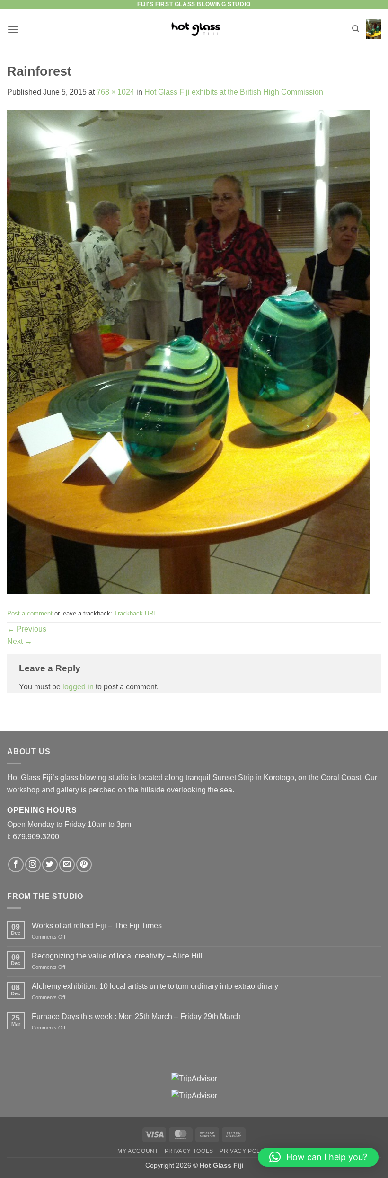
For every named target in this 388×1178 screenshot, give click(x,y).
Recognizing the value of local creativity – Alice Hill (117, 956)
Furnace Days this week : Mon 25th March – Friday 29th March (136, 1016)
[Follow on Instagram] (33, 864)
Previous (26, 629)
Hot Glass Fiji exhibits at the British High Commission (233, 92)
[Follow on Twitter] (50, 864)
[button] (12, 29)
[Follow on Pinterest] (84, 864)
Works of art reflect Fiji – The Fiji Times (97, 926)
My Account (137, 1151)
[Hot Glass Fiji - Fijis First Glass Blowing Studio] (194, 29)
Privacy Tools (189, 1151)
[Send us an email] (67, 864)
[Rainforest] (188, 351)
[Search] (355, 29)
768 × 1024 (115, 92)
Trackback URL (135, 613)
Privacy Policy (245, 1151)
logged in (78, 687)
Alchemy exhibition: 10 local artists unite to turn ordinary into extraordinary (155, 986)
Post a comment (30, 613)
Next (19, 641)
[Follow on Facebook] (16, 864)
